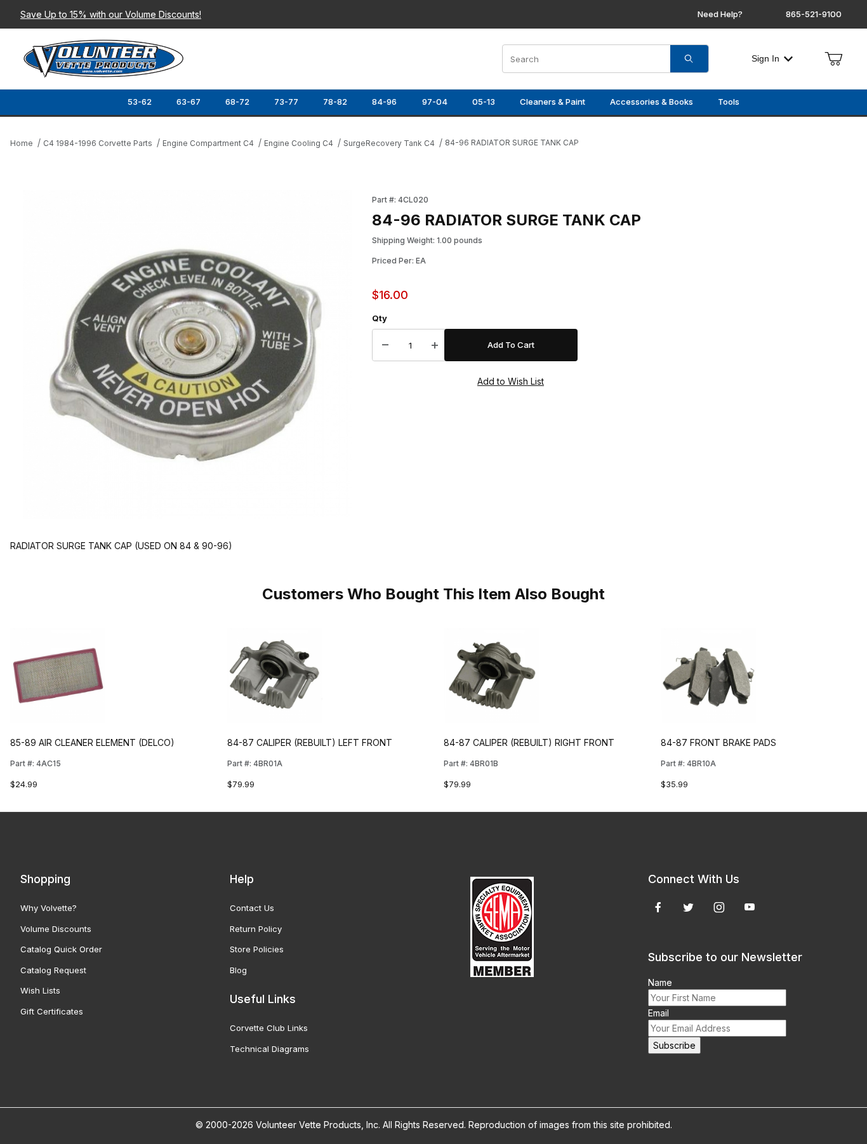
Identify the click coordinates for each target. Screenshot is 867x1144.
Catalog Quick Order (61, 949)
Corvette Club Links (269, 1028)
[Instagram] (719, 907)
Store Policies (257, 949)
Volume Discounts (55, 929)
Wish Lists (40, 990)
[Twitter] (688, 907)
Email (658, 1013)
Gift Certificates (51, 1011)
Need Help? (720, 14)
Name (660, 982)
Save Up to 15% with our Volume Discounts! (110, 14)
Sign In (765, 58)
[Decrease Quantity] (385, 345)
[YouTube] (749, 907)
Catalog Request (53, 970)
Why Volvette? (48, 908)
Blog (238, 970)
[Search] (689, 58)
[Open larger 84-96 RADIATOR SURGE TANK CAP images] (187, 354)
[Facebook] (658, 907)
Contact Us (252, 908)
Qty (379, 318)
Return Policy (256, 929)
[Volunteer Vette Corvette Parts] (103, 57)
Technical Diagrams (269, 1049)
